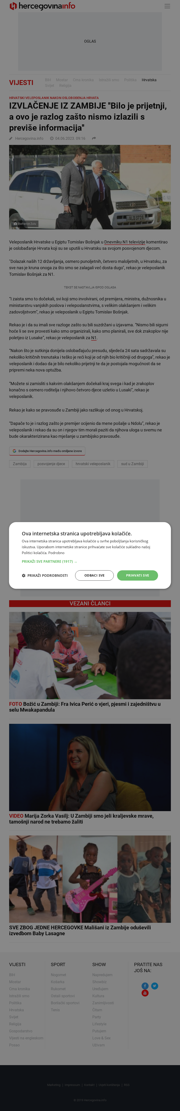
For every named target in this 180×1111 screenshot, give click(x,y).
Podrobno (56, 552)
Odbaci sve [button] (94, 575)
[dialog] (90, 555)
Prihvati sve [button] (137, 575)
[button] (90, 561)
